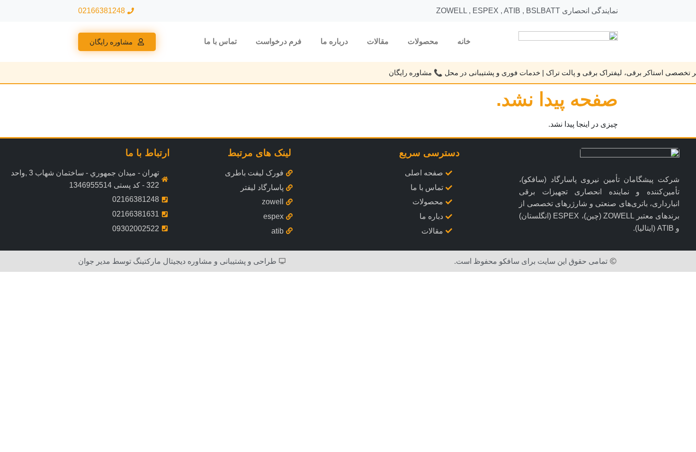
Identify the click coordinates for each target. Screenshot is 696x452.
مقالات (378, 41)
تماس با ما (220, 41)
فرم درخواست (279, 41)
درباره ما (334, 41)
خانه (464, 41)
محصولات (423, 41)
